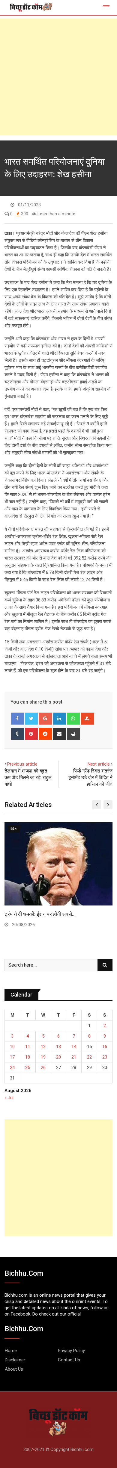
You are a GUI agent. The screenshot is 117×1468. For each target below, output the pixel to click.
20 (58, 1057)
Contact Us (69, 1360)
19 (43, 1057)
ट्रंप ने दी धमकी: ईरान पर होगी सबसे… (40, 914)
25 (27, 1067)
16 (104, 1046)
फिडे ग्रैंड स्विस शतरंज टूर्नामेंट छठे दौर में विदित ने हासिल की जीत (90, 777)
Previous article (22, 764)
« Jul (9, 1097)
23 (104, 1057)
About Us (14, 1369)
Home (11, 1350)
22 (89, 1057)
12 (43, 1046)
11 (27, 1046)
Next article (99, 764)
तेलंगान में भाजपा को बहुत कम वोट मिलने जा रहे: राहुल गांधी (28, 777)
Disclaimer (15, 1360)
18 (27, 1057)
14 (73, 1046)
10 (12, 1046)
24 (12, 1067)
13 (58, 1046)
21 (73, 1057)
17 (12, 1057)
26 (43, 1067)
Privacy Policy (71, 1350)
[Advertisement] (58, 77)
